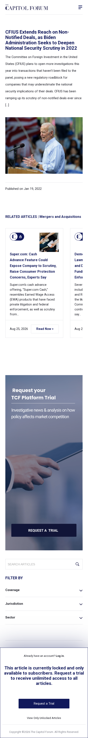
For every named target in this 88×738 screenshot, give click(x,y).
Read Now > (45, 329)
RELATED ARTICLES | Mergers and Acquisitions (43, 217)
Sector (10, 617)
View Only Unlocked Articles (44, 718)
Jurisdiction (14, 604)
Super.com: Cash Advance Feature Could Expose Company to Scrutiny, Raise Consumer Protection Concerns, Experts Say (33, 265)
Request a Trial (44, 703)
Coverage (12, 590)
